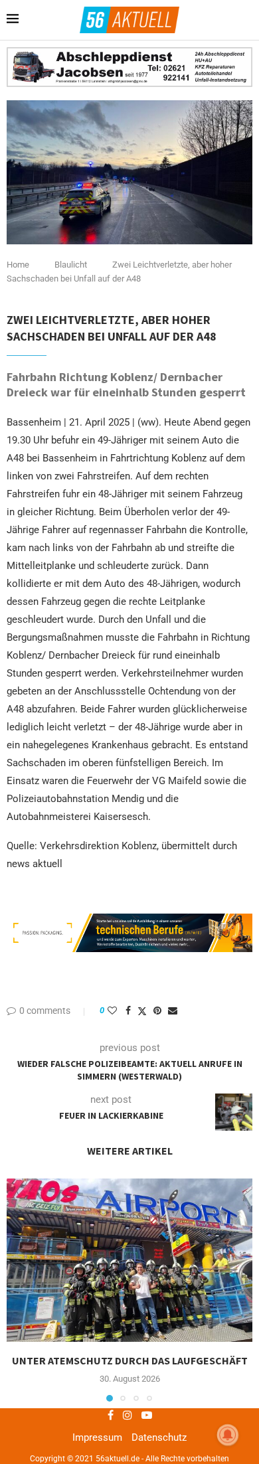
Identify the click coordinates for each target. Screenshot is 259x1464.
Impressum (97, 1437)
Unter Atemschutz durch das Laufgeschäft (130, 1360)
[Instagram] (127, 1415)
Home (18, 265)
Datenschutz (159, 1437)
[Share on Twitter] (142, 1011)
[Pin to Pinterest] (157, 1010)
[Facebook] (111, 1415)
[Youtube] (146, 1415)
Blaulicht (70, 265)
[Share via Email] (172, 1010)
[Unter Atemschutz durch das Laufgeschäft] (129, 1260)
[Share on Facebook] (128, 1010)
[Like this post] (112, 1010)
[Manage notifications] (227, 1434)
